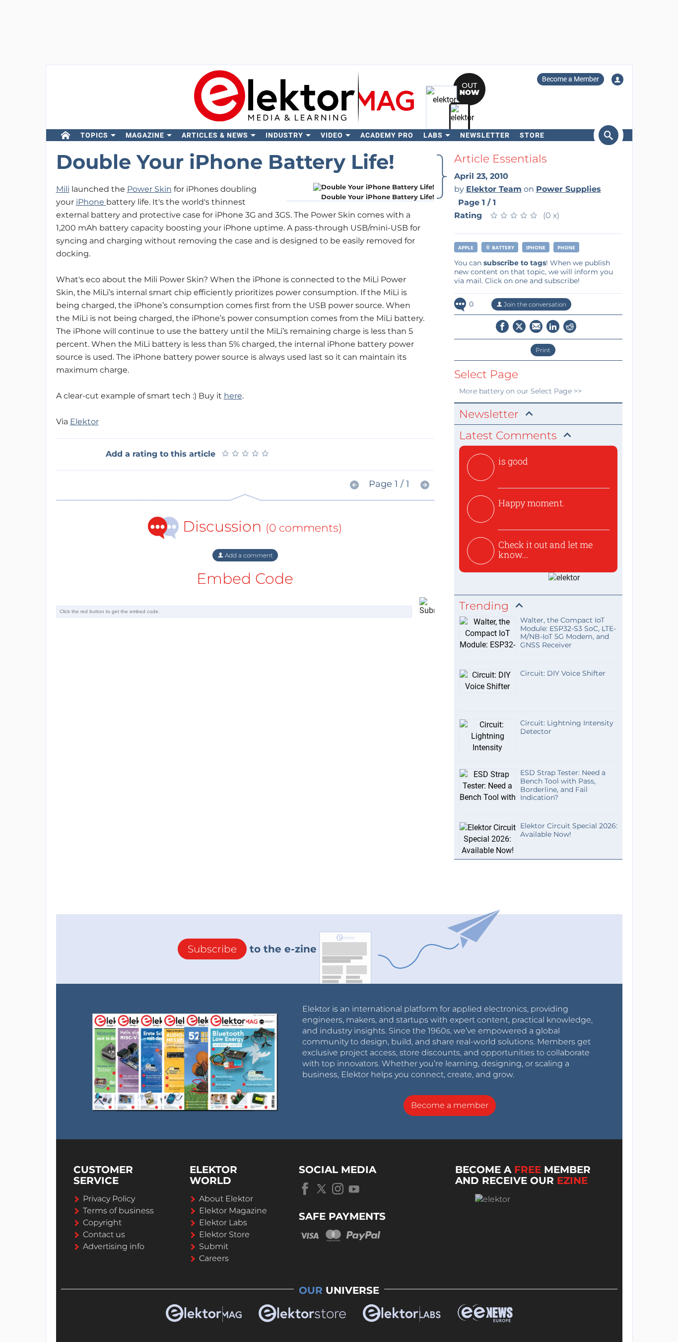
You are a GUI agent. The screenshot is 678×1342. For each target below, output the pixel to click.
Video (332, 135)
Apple (466, 247)
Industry (284, 135)
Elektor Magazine (233, 1210)
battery (502, 247)
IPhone (535, 247)
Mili (62, 189)
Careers (214, 1258)
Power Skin (149, 189)
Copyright (102, 1222)
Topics (94, 135)
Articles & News (215, 135)
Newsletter (485, 135)
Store (532, 135)
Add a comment (248, 555)
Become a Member (570, 79)
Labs (433, 135)
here (233, 395)
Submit (213, 1246)
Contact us (104, 1234)
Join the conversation (534, 304)
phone (566, 247)
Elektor (84, 421)
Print (543, 350)
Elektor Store (224, 1234)
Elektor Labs (223, 1222)
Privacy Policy (109, 1198)
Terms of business (118, 1210)
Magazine (145, 135)
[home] (65, 135)
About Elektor (226, 1198)
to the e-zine (252, 949)
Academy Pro (386, 135)
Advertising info (113, 1246)
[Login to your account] (617, 79)
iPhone (91, 202)
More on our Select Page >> (520, 391)
